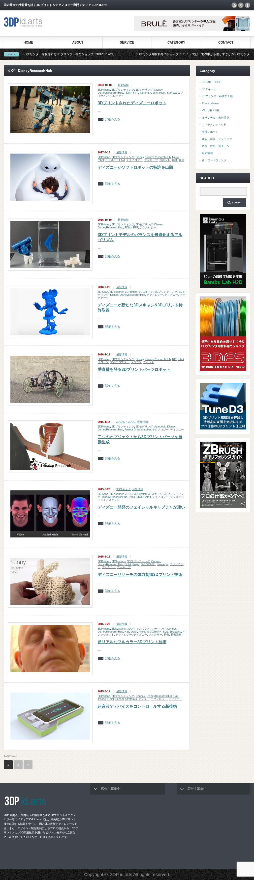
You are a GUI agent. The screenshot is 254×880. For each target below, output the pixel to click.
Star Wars (173, 92)
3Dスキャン (146, 291)
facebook (247, 5)
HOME (28, 42)
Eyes (132, 496)
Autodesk (160, 426)
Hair (127, 631)
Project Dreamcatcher (138, 429)
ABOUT (77, 42)
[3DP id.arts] (24, 26)
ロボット (118, 95)
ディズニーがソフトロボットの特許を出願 (135, 167)
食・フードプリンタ (214, 160)
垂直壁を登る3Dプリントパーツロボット (134, 369)
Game (154, 92)
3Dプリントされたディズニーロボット (132, 103)
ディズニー (171, 294)
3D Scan (103, 291)
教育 (181, 160)
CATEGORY (176, 42)
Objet (128, 564)
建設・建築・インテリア (217, 138)
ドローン (103, 362)
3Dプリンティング (123, 89)
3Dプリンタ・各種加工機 (217, 96)
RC (174, 359)
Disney (158, 89)
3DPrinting (104, 89)
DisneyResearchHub (110, 92)
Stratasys (162, 564)
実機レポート (210, 131)
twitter (241, 5)
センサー (143, 698)
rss (234, 5)
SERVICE (127, 42)
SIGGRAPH (143, 496)
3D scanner (117, 291)
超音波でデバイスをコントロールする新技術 (137, 706)
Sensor (119, 698)
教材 (174, 160)
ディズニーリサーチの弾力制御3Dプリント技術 (140, 574)
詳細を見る (112, 119)
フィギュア (151, 160)
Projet (135, 564)
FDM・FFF (131, 92)
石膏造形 (176, 634)
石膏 (166, 634)
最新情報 (123, 84)
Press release (210, 103)
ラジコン (136, 362)
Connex (156, 561)
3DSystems (119, 561)
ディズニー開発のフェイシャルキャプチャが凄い (141, 507)
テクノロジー (134, 160)
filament (144, 92)
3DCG (129, 493)
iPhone (102, 698)
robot (162, 92)
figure (175, 157)
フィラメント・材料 (214, 124)
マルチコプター (119, 362)
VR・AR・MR (210, 110)
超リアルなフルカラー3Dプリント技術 (132, 642)
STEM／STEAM (115, 160)
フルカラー (155, 634)
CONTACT (225, 42)
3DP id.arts (121, 874)
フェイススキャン (109, 499)
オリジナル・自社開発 (215, 117)
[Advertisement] (127, 830)
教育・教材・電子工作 (215, 145)
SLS (165, 631)
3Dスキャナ (123, 489)
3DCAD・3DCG (126, 421)
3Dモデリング (144, 89)
